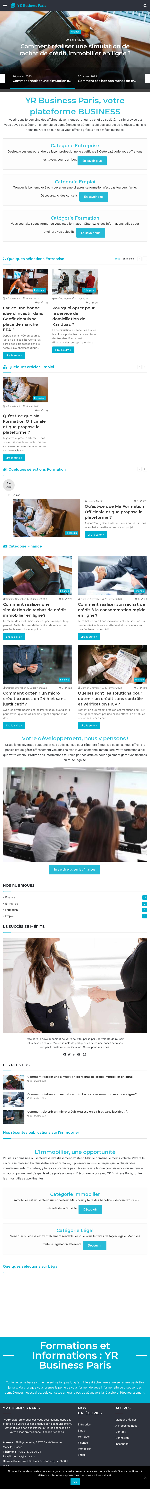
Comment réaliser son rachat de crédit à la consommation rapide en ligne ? (112, 610)
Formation (11, 909)
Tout (117, 258)
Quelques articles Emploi (30, 367)
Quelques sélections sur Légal (30, 1266)
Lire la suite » (14, 355)
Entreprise (128, 258)
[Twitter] (70, 1054)
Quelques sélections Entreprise (35, 259)
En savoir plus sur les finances (75, 869)
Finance (75, 31)
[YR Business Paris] (28, 5)
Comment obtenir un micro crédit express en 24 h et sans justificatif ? (34, 698)
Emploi (9, 916)
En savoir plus (92, 160)
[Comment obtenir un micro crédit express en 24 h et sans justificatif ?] (13, 1117)
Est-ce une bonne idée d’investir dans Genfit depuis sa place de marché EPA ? (23, 319)
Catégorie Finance (24, 546)
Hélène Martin (13, 298)
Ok (75, 1481)
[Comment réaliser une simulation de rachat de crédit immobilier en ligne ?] (13, 1082)
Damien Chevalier (16, 599)
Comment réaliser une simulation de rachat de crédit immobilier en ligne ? (75, 50)
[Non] (145, 1478)
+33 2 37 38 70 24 (29, 1451)
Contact (120, 1431)
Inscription (122, 1443)
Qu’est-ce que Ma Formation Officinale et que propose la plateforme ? (114, 512)
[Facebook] (65, 1054)
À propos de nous (126, 1425)
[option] (75, 50)
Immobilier (84, 1448)
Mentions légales (126, 1419)
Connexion (122, 1437)
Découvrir (90, 1209)
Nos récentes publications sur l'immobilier (41, 1132)
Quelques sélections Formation (36, 469)
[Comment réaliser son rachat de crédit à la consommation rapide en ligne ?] (13, 1099)
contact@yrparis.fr (24, 1456)
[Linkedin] (75, 1054)
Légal (81, 1454)
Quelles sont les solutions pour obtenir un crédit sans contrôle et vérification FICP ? (110, 698)
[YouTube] (79, 1054)
